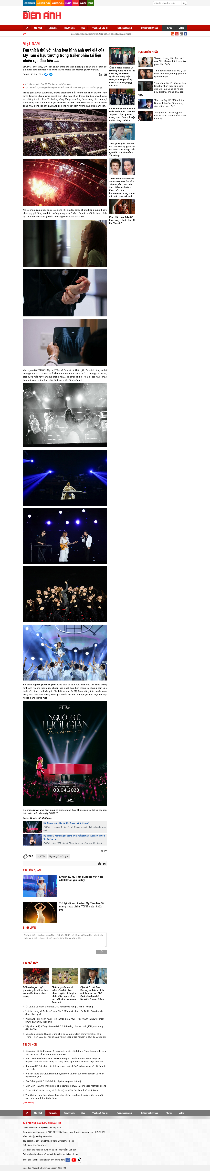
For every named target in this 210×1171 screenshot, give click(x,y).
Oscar (75, 3)
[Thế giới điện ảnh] (42, 15)
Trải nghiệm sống (124, 27)
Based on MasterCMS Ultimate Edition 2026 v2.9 (44, 1168)
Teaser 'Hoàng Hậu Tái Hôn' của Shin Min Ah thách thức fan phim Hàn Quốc (170, 61)
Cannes (83, 3)
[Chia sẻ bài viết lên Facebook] (46, 74)
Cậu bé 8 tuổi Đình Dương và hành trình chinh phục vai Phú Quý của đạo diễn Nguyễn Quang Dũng (92, 993)
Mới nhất (38, 27)
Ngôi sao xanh (29, 3)
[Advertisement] (127, 14)
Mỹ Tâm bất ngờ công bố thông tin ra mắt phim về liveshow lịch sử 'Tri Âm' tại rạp (63, 87)
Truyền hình (69, 27)
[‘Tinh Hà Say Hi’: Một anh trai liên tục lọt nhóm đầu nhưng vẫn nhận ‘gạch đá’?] (145, 104)
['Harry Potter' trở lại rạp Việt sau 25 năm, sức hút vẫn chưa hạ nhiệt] (145, 116)
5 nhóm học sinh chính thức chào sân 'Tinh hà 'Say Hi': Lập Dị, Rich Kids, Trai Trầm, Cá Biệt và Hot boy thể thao (122, 114)
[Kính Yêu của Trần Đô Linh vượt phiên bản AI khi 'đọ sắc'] (122, 206)
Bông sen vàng (57, 3)
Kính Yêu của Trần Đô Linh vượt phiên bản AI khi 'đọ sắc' (122, 220)
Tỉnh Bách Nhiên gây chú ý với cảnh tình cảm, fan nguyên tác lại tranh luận (170, 73)
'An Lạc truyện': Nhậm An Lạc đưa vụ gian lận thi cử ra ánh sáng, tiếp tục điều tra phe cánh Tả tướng (122, 149)
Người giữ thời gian (59, 856)
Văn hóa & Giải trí (100, 27)
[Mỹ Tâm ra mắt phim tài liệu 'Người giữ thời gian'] (32, 827)
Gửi (101, 951)
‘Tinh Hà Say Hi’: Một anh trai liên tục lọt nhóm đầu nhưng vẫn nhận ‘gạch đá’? (169, 103)
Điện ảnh (53, 27)
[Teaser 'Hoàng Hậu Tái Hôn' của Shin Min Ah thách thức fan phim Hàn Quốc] (145, 62)
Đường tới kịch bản (149, 27)
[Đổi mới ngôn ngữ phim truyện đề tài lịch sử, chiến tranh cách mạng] (36, 976)
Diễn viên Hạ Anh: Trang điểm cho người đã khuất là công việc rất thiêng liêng (65, 1085)
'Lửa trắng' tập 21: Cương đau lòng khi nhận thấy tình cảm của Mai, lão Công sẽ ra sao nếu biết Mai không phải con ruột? (162, 89)
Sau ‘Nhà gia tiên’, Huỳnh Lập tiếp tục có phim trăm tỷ (53, 1081)
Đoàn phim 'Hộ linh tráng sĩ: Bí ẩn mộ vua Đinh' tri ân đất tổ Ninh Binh (61, 1090)
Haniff (68, 3)
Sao (83, 27)
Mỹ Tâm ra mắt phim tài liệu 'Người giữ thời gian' (48, 84)
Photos (169, 27)
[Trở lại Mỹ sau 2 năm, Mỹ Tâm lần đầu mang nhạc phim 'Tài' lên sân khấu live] (40, 912)
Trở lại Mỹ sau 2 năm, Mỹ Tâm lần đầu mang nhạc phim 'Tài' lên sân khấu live (82, 906)
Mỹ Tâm (42, 856)
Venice (90, 3)
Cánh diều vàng (43, 3)
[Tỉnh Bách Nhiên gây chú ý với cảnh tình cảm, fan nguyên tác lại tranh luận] (145, 74)
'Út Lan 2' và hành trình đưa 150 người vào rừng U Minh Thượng (59, 1006)
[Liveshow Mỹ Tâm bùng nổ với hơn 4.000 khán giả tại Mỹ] (40, 886)
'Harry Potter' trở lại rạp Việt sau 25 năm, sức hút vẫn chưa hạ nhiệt (170, 115)
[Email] (105, 75)
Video (181, 27)
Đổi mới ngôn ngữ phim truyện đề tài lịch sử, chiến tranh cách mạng (90, 34)
